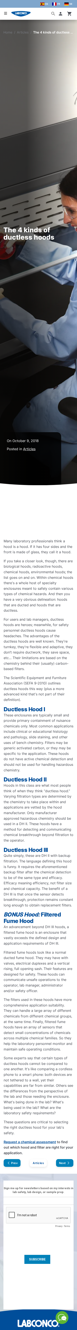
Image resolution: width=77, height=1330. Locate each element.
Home (7, 32)
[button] (61, 13)
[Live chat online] (62, 1323)
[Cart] (69, 13)
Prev (14, 1163)
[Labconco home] (38, 1323)
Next (62, 1163)
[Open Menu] (5, 13)
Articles (23, 32)
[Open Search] (53, 13)
